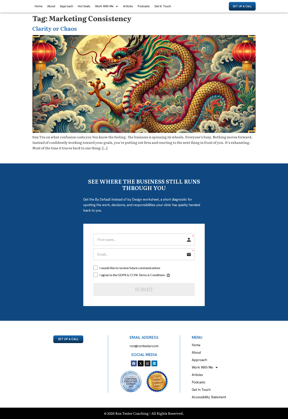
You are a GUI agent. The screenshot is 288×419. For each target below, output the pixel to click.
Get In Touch (162, 6)
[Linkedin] (154, 363)
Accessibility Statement (209, 397)
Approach (66, 6)
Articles (128, 6)
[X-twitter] (141, 363)
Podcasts (144, 6)
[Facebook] (134, 363)
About (51, 6)
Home (39, 6)
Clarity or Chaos (54, 28)
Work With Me (104, 6)
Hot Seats (84, 6)
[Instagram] (147, 363)
